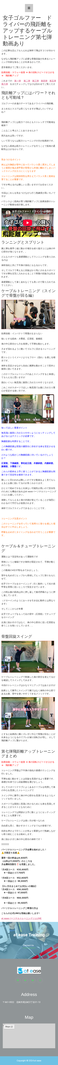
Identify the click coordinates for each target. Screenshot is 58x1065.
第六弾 (4, 84)
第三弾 (35, 80)
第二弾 (27, 80)
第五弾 (53, 80)
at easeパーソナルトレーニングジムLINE (21, 918)
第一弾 (17, 80)
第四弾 (44, 80)
